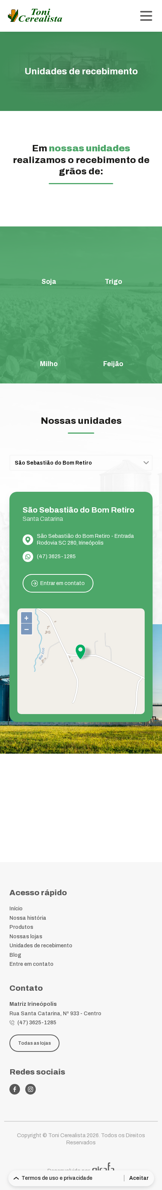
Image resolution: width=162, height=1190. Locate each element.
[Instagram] (30, 1089)
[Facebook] (14, 1089)
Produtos (21, 927)
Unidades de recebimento (40, 945)
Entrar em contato (62, 583)
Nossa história (27, 918)
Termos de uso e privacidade (56, 1178)
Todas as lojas (34, 1043)
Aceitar (139, 1178)
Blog (15, 955)
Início (16, 908)
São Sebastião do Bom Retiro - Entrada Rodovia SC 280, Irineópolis (85, 539)
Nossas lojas (25, 936)
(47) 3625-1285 (56, 556)
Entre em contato (31, 964)
